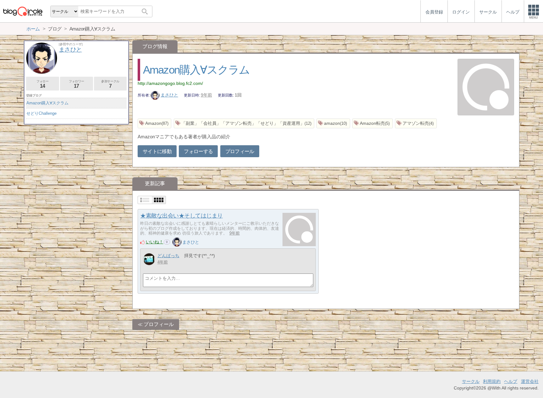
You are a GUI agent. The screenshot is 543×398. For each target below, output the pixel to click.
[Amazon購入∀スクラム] (486, 88)
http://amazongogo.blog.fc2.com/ (170, 83)
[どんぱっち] (149, 259)
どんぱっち (168, 255)
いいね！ (154, 241)
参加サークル (110, 84)
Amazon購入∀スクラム (196, 70)
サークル (471, 381)
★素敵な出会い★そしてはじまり (181, 216)
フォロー (42, 84)
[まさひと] (177, 242)
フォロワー (76, 84)
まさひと (169, 94)
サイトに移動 (157, 151)
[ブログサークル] (22, 11)
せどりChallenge (41, 113)
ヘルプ (510, 381)
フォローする (198, 151)
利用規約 (492, 381)
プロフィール (239, 151)
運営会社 (530, 381)
